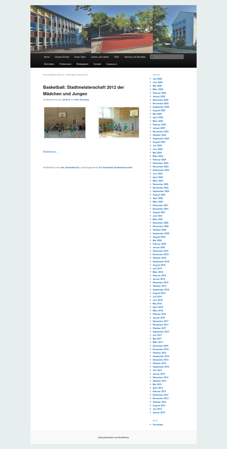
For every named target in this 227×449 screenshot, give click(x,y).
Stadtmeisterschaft (123, 167)
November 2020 (161, 226)
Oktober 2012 (159, 401)
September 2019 (161, 261)
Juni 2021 (158, 215)
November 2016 (161, 349)
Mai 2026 (157, 85)
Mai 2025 (157, 113)
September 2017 (161, 331)
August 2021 (159, 212)
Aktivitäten (49, 63)
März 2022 (158, 201)
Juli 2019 (157, 268)
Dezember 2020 (160, 222)
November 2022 (161, 187)
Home (47, 56)
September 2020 (161, 233)
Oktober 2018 (159, 285)
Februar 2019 (159, 275)
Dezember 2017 (160, 321)
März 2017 (158, 342)
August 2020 (159, 236)
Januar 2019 (159, 278)
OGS (116, 56)
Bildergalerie (82, 63)
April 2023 (158, 177)
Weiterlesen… (50, 151)
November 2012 (161, 398)
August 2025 (159, 110)
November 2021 (161, 208)
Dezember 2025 (160, 99)
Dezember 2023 (160, 163)
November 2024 (161, 131)
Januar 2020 (159, 247)
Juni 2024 (158, 149)
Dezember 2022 (160, 184)
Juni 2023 (158, 173)
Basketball (108, 167)
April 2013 (158, 387)
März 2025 (158, 121)
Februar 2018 (159, 314)
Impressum (111, 63)
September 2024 (161, 138)
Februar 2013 (159, 391)
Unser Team (80, 56)
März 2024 (158, 156)
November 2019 (161, 254)
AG (100, 167)
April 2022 (158, 198)
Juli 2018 (157, 296)
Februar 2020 (159, 243)
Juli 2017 (157, 335)
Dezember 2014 (160, 359)
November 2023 (161, 166)
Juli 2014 (157, 370)
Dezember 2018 (160, 282)
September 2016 (161, 356)
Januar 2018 (159, 317)
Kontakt (97, 63)
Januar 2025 (159, 127)
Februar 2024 (159, 159)
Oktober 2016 (159, 352)
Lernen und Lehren (100, 56)
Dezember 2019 (160, 250)
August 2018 (159, 293)
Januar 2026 (159, 96)
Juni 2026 (158, 82)
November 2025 (161, 103)
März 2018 (158, 310)
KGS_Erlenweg (82, 99)
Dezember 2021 (160, 205)
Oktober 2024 (159, 134)
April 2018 (158, 307)
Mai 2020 (157, 240)
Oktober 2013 (159, 380)
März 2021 (158, 219)
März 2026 (158, 89)
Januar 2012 (159, 412)
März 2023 (158, 180)
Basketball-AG (72, 167)
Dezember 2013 (160, 377)
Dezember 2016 (160, 345)
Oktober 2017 (159, 328)
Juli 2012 (157, 408)
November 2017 (161, 324)
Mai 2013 (157, 384)
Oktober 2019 (159, 257)
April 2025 (158, 117)
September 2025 (161, 106)
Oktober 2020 (159, 229)
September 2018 (161, 289)
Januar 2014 (159, 373)
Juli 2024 (157, 145)
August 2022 (159, 194)
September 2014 (161, 366)
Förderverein (65, 63)
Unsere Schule (62, 56)
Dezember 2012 (160, 394)
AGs (62, 167)
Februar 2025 (159, 124)
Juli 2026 (157, 78)
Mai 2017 (157, 338)
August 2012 (159, 405)
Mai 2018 (157, 303)
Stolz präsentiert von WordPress (113, 437)
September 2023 (161, 170)
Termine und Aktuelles (135, 56)
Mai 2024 (157, 152)
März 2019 (158, 271)
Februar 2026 (159, 92)
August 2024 (159, 141)
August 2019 (159, 264)
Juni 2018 (158, 300)
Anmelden (158, 424)
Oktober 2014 (159, 363)
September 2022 (161, 191)
